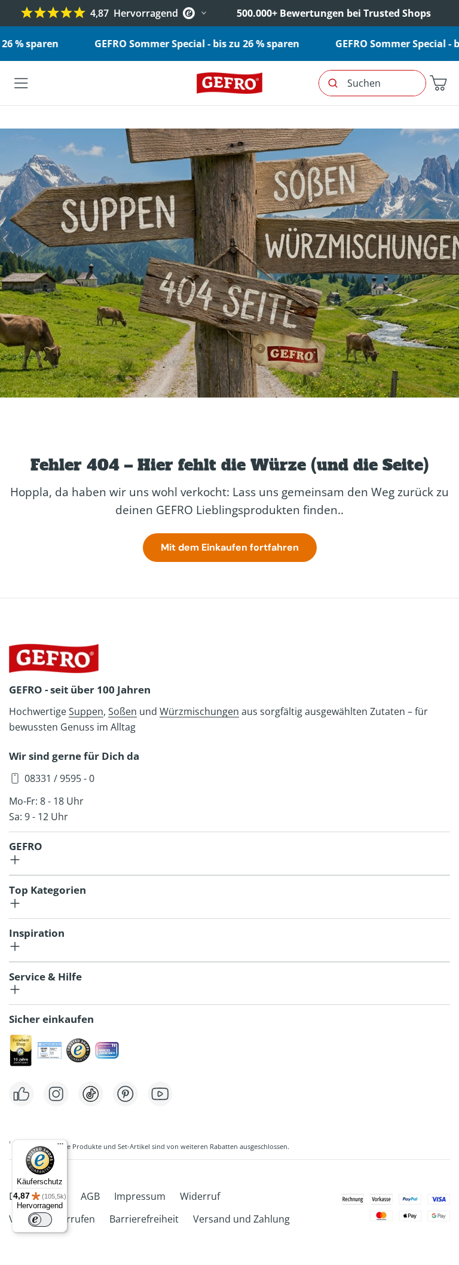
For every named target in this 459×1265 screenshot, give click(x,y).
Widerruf (200, 1196)
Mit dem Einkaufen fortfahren (230, 547)
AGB (90, 1196)
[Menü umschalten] (21, 83)
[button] (438, 83)
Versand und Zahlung (241, 1219)
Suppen (86, 711)
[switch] (40, 1219)
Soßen (122, 711)
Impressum (140, 1196)
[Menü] (60, 1146)
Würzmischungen (199, 711)
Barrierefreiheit (144, 1219)
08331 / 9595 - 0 (59, 778)
